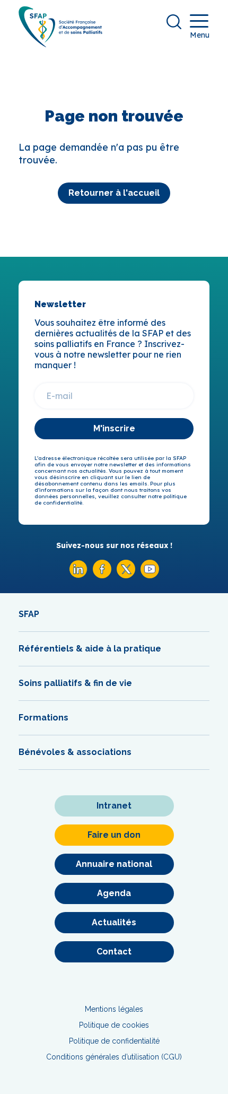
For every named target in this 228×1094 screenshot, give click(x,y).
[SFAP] (60, 44)
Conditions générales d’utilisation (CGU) (114, 1057)
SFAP (29, 614)
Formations (43, 718)
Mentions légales (114, 1009)
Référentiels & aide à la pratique (90, 649)
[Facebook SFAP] (102, 575)
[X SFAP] (126, 575)
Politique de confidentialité (114, 1041)
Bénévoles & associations (75, 752)
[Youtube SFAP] (150, 575)
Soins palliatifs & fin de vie (75, 683)
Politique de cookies (114, 1025)
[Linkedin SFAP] (78, 575)
